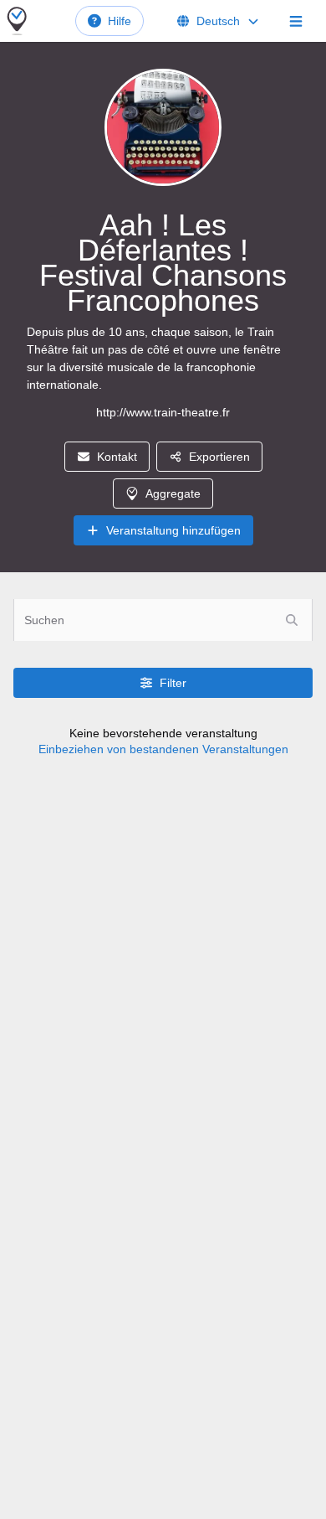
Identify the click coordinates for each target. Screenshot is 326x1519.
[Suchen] (292, 620)
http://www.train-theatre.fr (163, 412)
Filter (173, 683)
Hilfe (119, 21)
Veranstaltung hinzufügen (173, 530)
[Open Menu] (296, 21)
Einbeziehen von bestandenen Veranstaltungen (163, 749)
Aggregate (173, 493)
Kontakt (117, 456)
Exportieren (219, 456)
